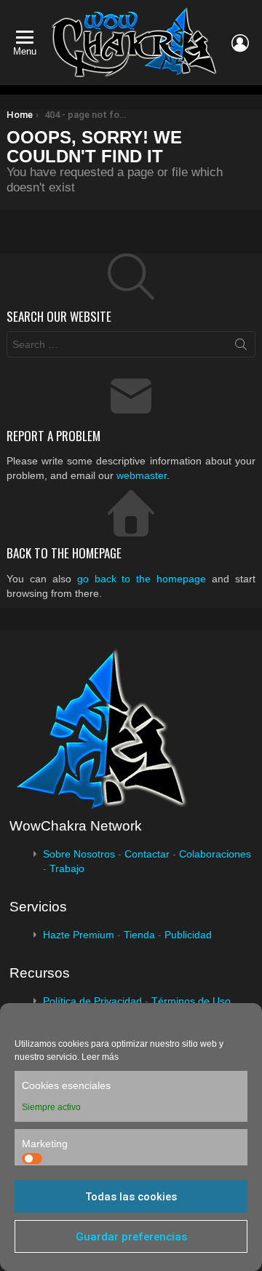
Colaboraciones (215, 854)
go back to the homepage (142, 579)
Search (240, 347)
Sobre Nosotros (79, 854)
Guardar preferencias (131, 1236)
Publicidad (188, 935)
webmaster (141, 475)
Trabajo (66, 868)
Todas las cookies (131, 1196)
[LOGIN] (240, 43)
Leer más (100, 1057)
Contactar (147, 854)
